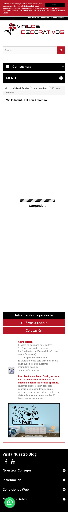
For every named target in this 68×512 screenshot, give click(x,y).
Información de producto (34, 315)
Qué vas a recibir (34, 323)
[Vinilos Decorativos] (34, 29)
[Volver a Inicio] (6, 88)
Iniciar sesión (57, 17)
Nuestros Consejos (17, 470)
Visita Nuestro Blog (20, 454)
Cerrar (54, 5)
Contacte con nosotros (38, 17)
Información (12, 480)
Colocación (34, 330)
